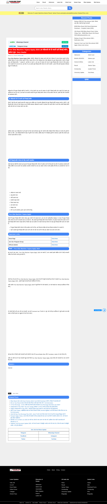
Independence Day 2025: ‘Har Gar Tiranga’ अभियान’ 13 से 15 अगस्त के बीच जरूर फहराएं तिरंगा (34, 406)
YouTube (53, 439)
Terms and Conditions (62, 502)
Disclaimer (35, 502)
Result (44, 2)
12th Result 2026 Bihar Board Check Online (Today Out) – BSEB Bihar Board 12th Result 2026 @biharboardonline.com (86, 33)
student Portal (92, 69)
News (63, 482)
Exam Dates (13, 487)
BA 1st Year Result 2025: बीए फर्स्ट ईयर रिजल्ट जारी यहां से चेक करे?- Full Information (32, 403)
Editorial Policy (52, 502)
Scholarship (77, 69)
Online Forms (13, 489)
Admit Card (68, 2)
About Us (22, 502)
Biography (64, 494)
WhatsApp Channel (53, 433)
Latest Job (59, 2)
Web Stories (97, 2)
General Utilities (78, 62)
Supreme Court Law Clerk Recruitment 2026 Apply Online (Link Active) (86, 44)
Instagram (54, 436)
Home (38, 2)
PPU (88, 491)
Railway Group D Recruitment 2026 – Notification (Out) (84, 39)
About (53, 470)
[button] (104, 310)
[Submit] (69, 8)
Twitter (23, 439)
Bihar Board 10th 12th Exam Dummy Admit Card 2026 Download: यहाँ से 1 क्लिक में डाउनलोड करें (35, 401)
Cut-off (12, 485)
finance (38, 493)
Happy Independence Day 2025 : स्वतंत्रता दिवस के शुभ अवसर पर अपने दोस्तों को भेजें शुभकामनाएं (34, 408)
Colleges (12, 491)
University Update (79, 72)
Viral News (15, 393)
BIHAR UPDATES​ (79, 58)
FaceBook (23, 436)
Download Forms (92, 487)
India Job (12, 482)
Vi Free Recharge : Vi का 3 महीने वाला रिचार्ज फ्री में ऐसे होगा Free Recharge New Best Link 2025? (35, 404)
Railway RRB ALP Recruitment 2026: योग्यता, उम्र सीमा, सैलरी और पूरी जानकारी (86, 22)
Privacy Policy (43, 502)
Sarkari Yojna (77, 2)
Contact (63, 470)
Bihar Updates (87, 2)
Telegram (23, 433)
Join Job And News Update (38, 429)
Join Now (64, 42)
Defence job (91, 58)
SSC (88, 485)
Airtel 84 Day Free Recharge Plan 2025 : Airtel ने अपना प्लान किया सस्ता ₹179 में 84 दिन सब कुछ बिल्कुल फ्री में (38, 414)
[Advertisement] (38, 27)
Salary (89, 482)
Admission (51, 2)
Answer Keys (13, 494)
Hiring (57, 470)
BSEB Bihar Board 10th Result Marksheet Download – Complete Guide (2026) (85, 27)
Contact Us (28, 502)
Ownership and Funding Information (78, 502)
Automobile (39, 489)
